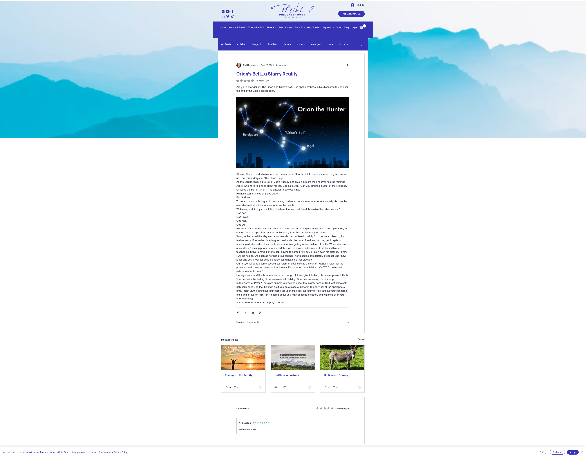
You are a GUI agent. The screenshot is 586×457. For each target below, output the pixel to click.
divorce (287, 44)
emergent (316, 44)
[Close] (582, 452)
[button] (255, 27)
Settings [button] (543, 452)
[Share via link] (260, 312)
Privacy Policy (120, 452)
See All (361, 339)
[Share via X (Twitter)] (245, 312)
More (342, 44)
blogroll (256, 44)
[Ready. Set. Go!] (293, 357)
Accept (573, 452)
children (241, 44)
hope (330, 44)
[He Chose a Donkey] (342, 357)
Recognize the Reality (238, 375)
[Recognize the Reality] (243, 357)
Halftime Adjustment (288, 375)
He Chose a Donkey (336, 375)
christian (272, 44)
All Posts (226, 44)
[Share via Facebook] (237, 312)
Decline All (557, 452)
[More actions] (347, 65)
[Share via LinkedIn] (252, 312)
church (301, 44)
